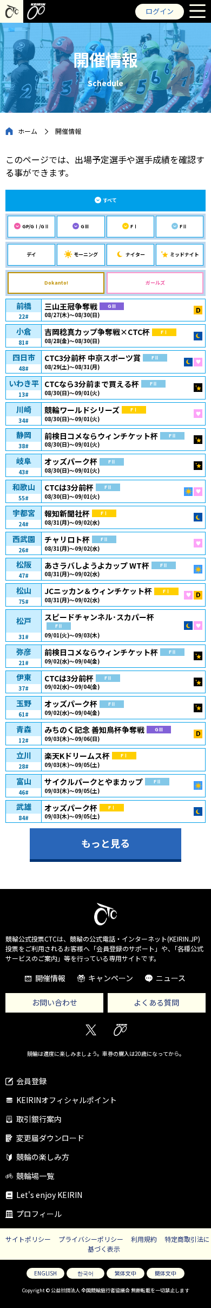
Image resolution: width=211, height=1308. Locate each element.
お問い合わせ (54, 1002)
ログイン (160, 11)
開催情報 (50, 977)
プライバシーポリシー (90, 1238)
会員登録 (31, 1080)
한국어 (85, 1273)
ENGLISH (45, 1273)
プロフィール (39, 1213)
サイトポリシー (28, 1238)
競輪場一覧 (35, 1175)
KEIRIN (120, 1029)
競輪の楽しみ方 (42, 1156)
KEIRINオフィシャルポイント (66, 1099)
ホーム (27, 131)
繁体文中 (125, 1273)
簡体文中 (165, 1273)
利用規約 (144, 1238)
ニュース (171, 977)
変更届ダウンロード (50, 1137)
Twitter (90, 1029)
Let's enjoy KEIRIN (49, 1194)
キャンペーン (110, 977)
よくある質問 (156, 1002)
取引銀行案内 (39, 1118)
